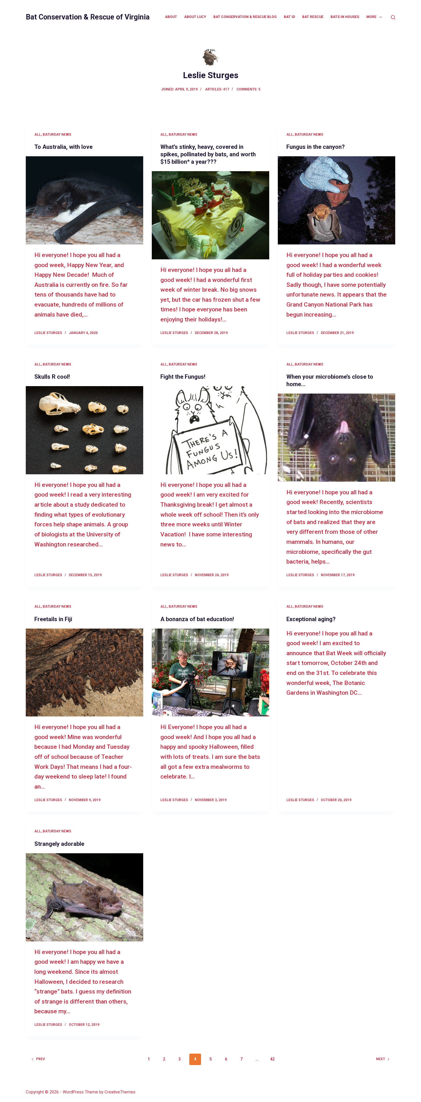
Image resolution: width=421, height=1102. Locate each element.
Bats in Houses (344, 17)
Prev (40, 1059)
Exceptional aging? (311, 619)
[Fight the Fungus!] (210, 430)
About (171, 17)
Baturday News (57, 135)
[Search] (393, 17)
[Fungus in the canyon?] (336, 200)
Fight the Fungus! (182, 376)
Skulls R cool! (52, 376)
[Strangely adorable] (84, 897)
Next (380, 1059)
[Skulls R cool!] (84, 430)
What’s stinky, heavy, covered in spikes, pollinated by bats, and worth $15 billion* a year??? (208, 154)
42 (272, 1059)
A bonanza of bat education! (197, 619)
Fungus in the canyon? (315, 146)
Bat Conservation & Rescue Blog (245, 17)
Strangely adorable (59, 843)
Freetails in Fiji (53, 619)
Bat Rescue (312, 17)
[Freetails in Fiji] (84, 673)
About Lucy (195, 17)
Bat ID (289, 17)
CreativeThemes (120, 1092)
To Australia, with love (63, 146)
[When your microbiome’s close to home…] (336, 438)
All (37, 135)
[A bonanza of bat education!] (210, 673)
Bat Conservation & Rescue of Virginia (87, 17)
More (371, 17)
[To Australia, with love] (84, 200)
